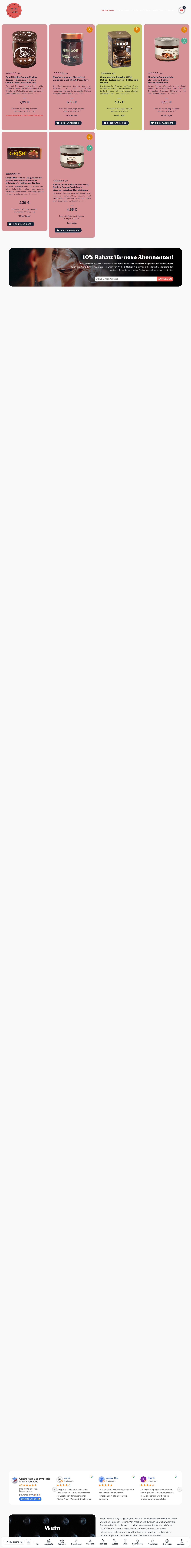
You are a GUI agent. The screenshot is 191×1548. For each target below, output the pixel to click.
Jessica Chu (113, 1480)
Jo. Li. (68, 1480)
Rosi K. (152, 1480)
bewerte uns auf (29, 1501)
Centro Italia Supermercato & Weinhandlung (34, 1482)
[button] (185, 1541)
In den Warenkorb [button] (76, 126)
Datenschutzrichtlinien (162, 273)
